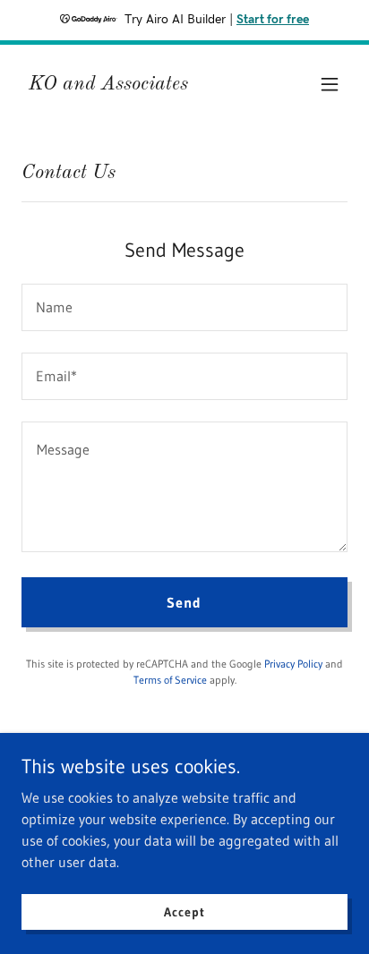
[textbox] (184, 307)
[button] (330, 84)
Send (184, 602)
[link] (108, 84)
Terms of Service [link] (170, 679)
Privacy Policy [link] (293, 663)
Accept (184, 911)
